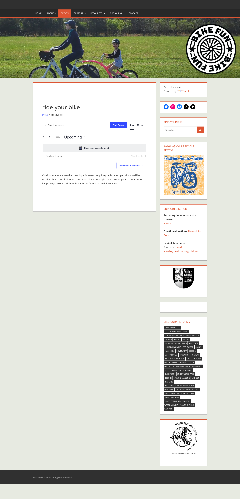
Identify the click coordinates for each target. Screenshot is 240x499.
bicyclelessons (171, 335)
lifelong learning (182, 378)
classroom (169, 351)
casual (198, 347)
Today (57, 137)
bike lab (177, 339)
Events (65, 13)
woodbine (168, 409)
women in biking (187, 405)
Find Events (118, 125)
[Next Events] (49, 136)
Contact (133, 13)
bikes (184, 343)
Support (78, 13)
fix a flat (195, 355)
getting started (186, 362)
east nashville (171, 355)
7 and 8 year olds (172, 328)
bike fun (168, 339)
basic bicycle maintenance (176, 331)
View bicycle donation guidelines (181, 251)
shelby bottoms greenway (188, 389)
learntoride (169, 374)
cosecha (192, 351)
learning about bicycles (181, 370)
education (184, 355)
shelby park (169, 393)
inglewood (197, 366)
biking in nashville (172, 347)
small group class (185, 393)
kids (166, 370)
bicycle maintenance (189, 335)
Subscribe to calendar (129, 165)
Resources (96, 13)
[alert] (94, 148)
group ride (169, 366)
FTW (188, 358)
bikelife (185, 339)
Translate (187, 91)
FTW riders (196, 358)
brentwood (188, 347)
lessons (168, 378)
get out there (170, 362)
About (50, 13)
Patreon (168, 223)
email (179, 247)
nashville (168, 382)
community (181, 351)
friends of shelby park (174, 358)
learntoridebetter (185, 374)
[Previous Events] (44, 136)
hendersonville (183, 366)
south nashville (171, 397)
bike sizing (193, 343)
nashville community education (179, 386)
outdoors (169, 389)
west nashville (171, 405)
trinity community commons (177, 401)
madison (195, 378)
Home (38, 13)
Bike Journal (117, 13)
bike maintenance (172, 343)
